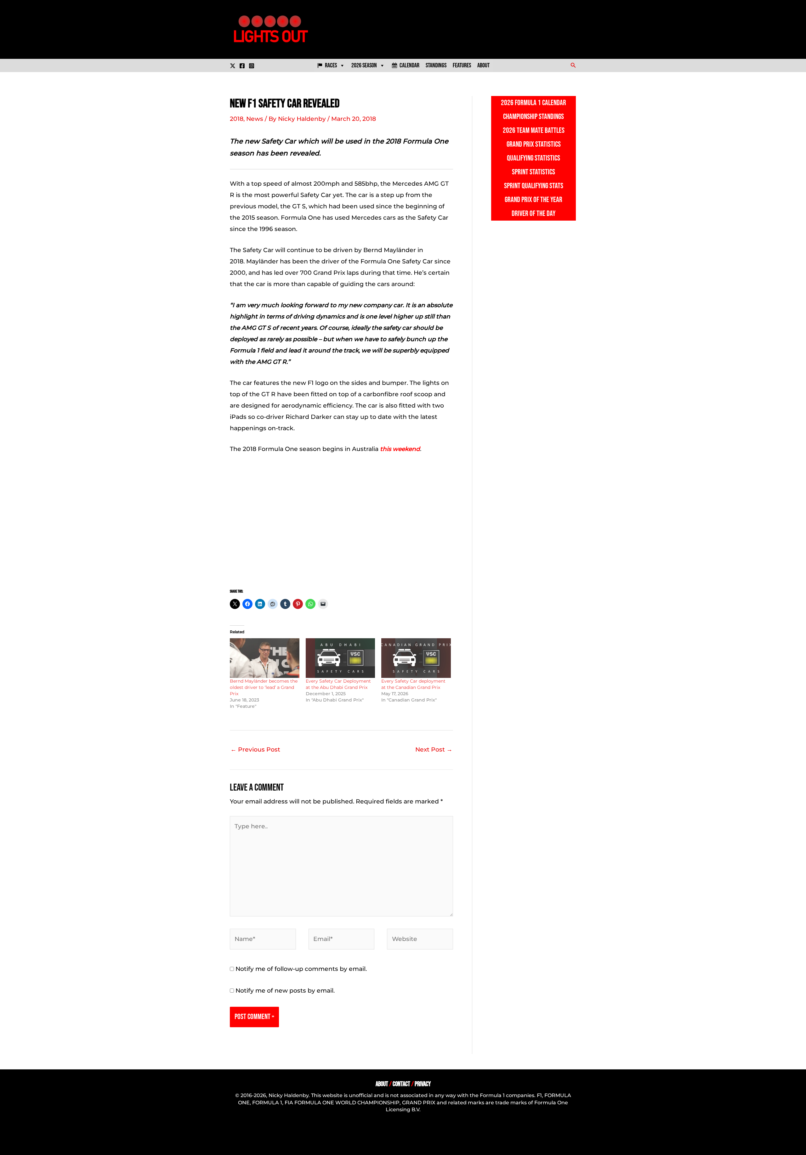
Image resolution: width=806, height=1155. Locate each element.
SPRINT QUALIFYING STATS (533, 185)
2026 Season (364, 65)
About (483, 65)
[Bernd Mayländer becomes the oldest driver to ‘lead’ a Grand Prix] (264, 658)
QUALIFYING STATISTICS (533, 158)
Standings (436, 65)
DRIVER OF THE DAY (533, 213)
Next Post (433, 749)
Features (462, 65)
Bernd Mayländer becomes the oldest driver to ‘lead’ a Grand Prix (264, 687)
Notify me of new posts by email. (285, 990)
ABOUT (382, 1084)
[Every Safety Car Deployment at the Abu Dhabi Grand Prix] (340, 658)
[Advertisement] (341, 520)
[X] (233, 66)
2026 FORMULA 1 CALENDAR (533, 102)
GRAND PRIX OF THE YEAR (533, 199)
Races (331, 65)
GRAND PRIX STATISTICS (534, 144)
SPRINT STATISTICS (533, 172)
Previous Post (255, 749)
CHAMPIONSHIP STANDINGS (533, 116)
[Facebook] (242, 66)
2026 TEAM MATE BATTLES (534, 130)
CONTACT (401, 1084)
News (254, 118)
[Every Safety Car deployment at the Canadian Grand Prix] (416, 658)
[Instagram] (251, 66)
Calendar (409, 65)
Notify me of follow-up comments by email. (301, 968)
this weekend (400, 449)
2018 (236, 118)
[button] (573, 65)
